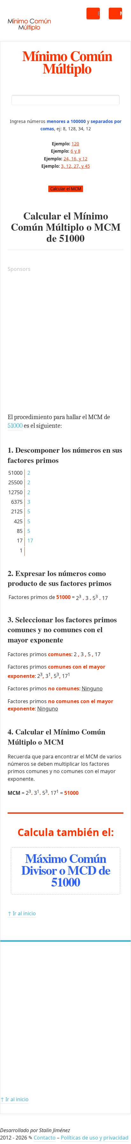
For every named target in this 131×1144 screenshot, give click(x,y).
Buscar (99, 13)
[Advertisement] (65, 344)
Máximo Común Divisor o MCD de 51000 (65, 869)
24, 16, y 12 (75, 159)
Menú (121, 13)
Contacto (45, 1137)
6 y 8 (75, 151)
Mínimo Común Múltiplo (67, 61)
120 (75, 144)
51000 (72, 237)
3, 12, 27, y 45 (75, 166)
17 (30, 540)
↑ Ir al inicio (22, 913)
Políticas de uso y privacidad (94, 1137)
